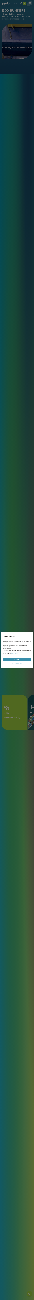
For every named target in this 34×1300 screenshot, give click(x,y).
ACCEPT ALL (17, 659)
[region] (17, 650)
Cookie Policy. (14, 653)
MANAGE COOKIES (17, 663)
